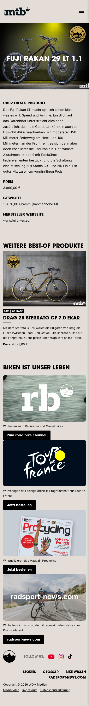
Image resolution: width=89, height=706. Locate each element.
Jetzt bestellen (19, 505)
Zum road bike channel (26, 435)
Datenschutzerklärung (55, 690)
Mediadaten (11, 690)
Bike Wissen (76, 671)
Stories (29, 671)
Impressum (29, 690)
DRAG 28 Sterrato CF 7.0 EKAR (41, 317)
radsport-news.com (23, 639)
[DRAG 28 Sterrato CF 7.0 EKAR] (44, 278)
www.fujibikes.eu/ (17, 220)
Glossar (51, 671)
